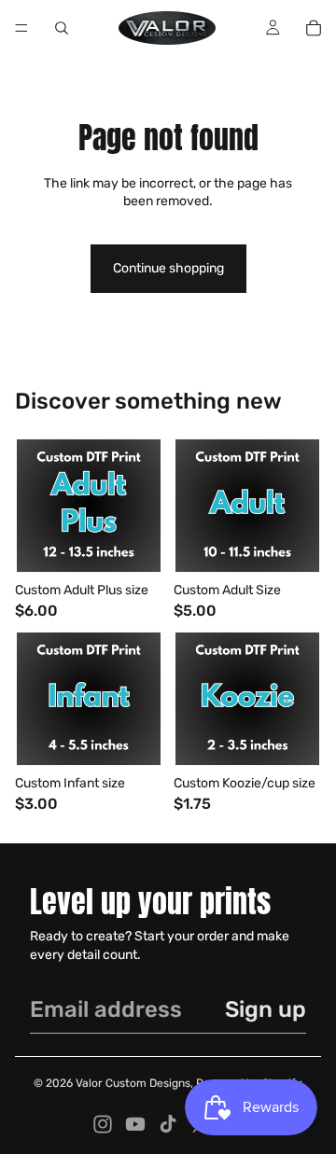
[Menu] (21, 28)
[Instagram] (102, 1124)
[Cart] (313, 28)
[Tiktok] (168, 1124)
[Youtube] (135, 1124)
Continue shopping (168, 268)
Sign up (265, 1009)
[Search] (61, 28)
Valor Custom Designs (133, 1083)
